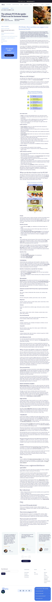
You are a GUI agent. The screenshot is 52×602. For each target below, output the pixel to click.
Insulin (22, 115)
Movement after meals (37, 447)
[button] (22, 557)
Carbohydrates (47, 264)
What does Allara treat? (39, 593)
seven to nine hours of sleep (35, 459)
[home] (3, 4)
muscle (42, 233)
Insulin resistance (23, 81)
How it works (26, 572)
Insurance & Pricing (15, 4)
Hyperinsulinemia (24, 133)
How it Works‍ (8, 4)
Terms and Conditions (46, 579)
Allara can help (42, 479)
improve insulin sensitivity (38, 79)
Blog (31, 4)
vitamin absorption (29, 256)
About (21, 4)
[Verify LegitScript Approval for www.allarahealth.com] (3, 591)
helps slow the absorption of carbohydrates (32, 231)
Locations (45, 575)
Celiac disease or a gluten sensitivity (34, 395)
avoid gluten (41, 394)
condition (41, 57)
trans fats (41, 417)
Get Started (48, 4)
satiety (29, 226)
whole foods (43, 340)
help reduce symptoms (38, 59)
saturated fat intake (46, 427)
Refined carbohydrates (24, 385)
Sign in (42, 4)
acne (37, 61)
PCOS (31, 423)
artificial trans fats (27, 420)
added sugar (29, 408)
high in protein (40, 220)
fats (28, 245)
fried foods (30, 424)
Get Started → (26, 561)
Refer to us (35, 4)
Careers (45, 582)
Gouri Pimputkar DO (30, 51)
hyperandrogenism (39, 155)
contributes (31, 164)
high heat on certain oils (26, 421)
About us (45, 572)
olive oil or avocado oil (45, 424)
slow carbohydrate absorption (28, 255)
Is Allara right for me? (39, 598)
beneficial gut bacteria (31, 272)
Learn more (9, 55)
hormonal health (29, 257)
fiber (26, 264)
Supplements (26, 4)
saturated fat (22, 430)
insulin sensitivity (28, 273)
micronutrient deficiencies (43, 281)
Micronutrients (22, 280)
